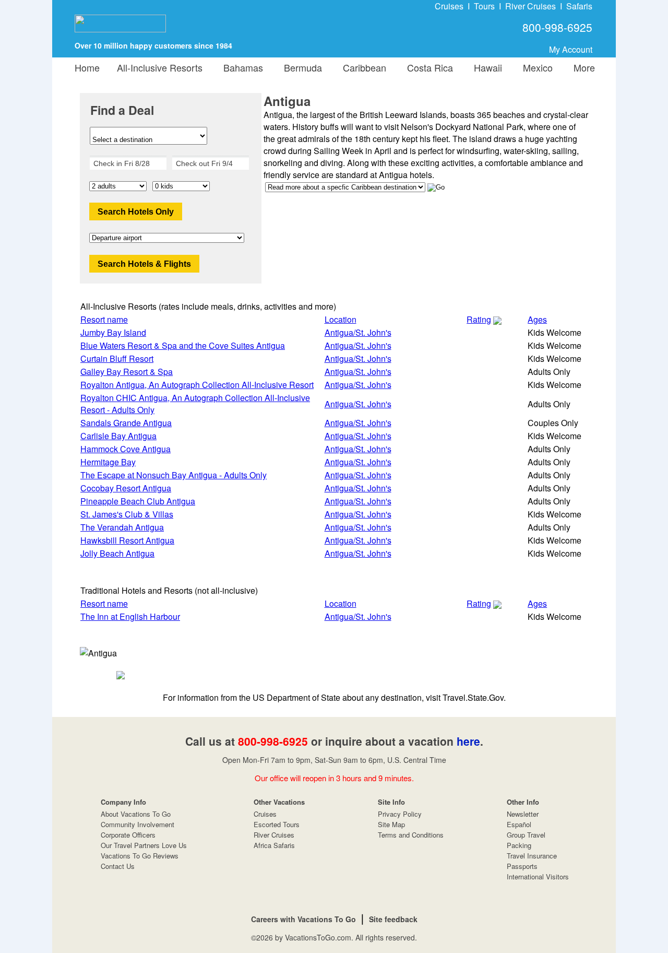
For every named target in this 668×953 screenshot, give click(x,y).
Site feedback (393, 919)
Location (340, 319)
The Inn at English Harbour (130, 616)
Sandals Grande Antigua (126, 423)
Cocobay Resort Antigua (125, 488)
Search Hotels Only (136, 211)
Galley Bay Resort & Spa (126, 372)
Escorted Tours (277, 824)
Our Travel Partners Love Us (144, 845)
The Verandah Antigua (122, 527)
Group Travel (526, 835)
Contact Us (118, 866)
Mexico (535, 67)
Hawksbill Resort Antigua (127, 540)
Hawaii (485, 67)
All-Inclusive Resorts (159, 67)
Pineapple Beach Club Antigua (137, 501)
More (581, 67)
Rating (479, 319)
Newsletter (523, 814)
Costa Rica (427, 67)
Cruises (449, 6)
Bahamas (240, 67)
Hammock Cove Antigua (125, 449)
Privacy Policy (400, 814)
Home (87, 67)
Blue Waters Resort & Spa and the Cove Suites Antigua (182, 345)
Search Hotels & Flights (144, 264)
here (468, 741)
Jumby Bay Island (113, 332)
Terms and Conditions (411, 835)
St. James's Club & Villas (126, 514)
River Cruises (530, 6)
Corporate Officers (128, 835)
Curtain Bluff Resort (116, 358)
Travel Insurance (532, 856)
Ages (537, 319)
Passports (522, 866)
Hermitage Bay (108, 462)
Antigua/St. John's (358, 332)
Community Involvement (137, 824)
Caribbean (362, 67)
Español (519, 824)
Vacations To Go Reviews (139, 856)
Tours (484, 6)
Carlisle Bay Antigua (118, 436)
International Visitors (538, 876)
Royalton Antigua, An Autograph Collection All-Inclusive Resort (197, 385)
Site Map (391, 824)
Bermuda (300, 67)
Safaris (579, 6)
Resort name (104, 319)
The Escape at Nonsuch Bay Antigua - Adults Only (173, 475)
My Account (570, 49)
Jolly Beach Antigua (117, 553)
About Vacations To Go (136, 814)
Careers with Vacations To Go (303, 919)
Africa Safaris (274, 845)
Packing (519, 845)
